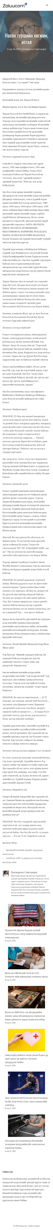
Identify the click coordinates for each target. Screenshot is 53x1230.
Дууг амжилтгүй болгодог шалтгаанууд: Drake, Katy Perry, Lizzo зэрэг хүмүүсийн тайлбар (26, 1102)
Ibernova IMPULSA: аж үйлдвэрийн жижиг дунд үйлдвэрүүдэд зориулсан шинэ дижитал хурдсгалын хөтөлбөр (25, 1016)
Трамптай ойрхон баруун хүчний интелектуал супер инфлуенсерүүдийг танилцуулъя (26, 934)
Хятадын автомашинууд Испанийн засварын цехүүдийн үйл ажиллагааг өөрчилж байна (25, 1144)
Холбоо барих (34, 1226)
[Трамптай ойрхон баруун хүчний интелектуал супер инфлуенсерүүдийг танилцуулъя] (26, 924)
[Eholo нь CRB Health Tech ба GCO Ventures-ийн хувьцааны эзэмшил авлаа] (26, 967)
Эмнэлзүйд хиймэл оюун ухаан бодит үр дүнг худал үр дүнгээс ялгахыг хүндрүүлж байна (26, 1059)
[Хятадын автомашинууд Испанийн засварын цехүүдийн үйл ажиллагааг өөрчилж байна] (26, 1135)
